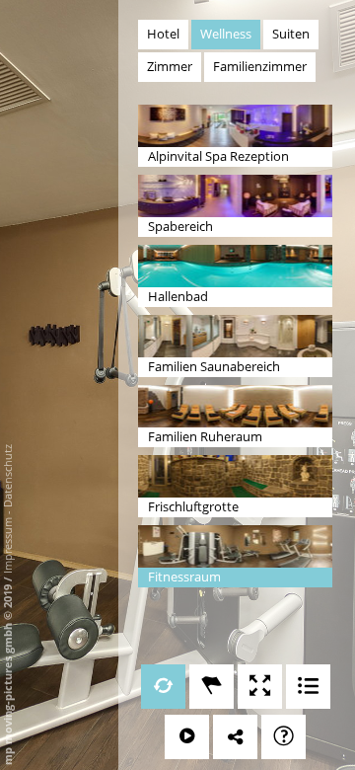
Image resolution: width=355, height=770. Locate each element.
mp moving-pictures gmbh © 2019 (7, 673)
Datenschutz (7, 475)
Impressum (7, 545)
